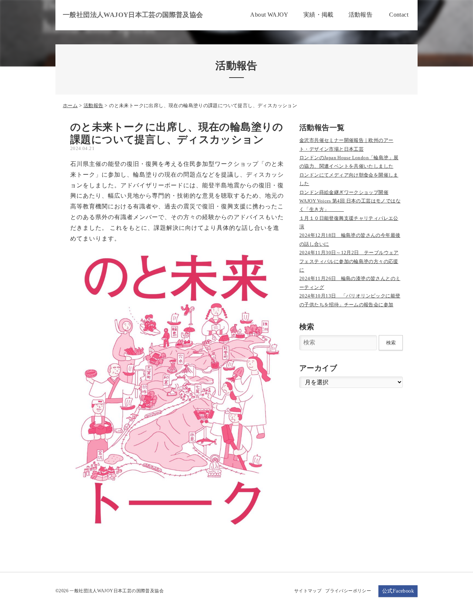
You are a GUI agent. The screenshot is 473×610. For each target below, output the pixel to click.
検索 (391, 342)
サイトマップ (307, 590)
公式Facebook (398, 591)
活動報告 (93, 105)
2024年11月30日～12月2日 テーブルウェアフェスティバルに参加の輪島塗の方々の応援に (349, 261)
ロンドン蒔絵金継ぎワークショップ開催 (343, 192)
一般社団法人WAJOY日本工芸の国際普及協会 (133, 14)
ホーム (70, 105)
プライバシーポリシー (348, 590)
